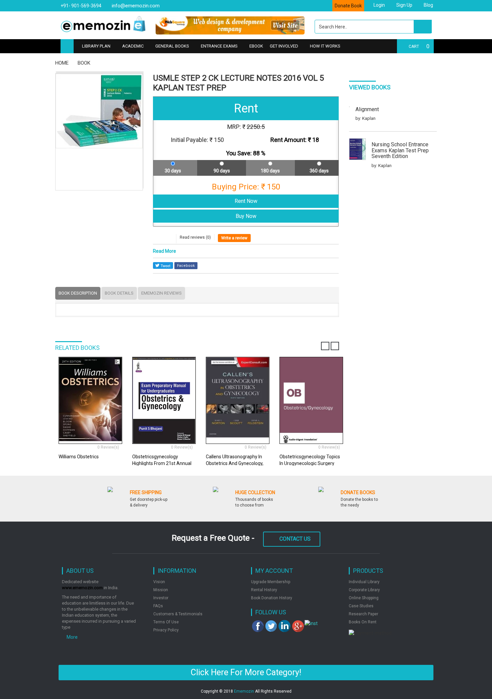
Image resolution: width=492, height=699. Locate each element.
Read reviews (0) (195, 237)
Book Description (78, 293)
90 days (222, 170)
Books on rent (363, 622)
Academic (133, 46)
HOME (62, 63)
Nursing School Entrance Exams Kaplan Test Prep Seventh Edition (400, 150)
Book (84, 63)
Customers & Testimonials (177, 614)
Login (379, 5)
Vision (159, 581)
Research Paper (363, 614)
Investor (160, 598)
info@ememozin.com (135, 6)
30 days (173, 170)
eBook (256, 46)
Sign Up (403, 5)
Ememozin (244, 691)
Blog (428, 5)
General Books (172, 46)
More (72, 637)
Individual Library (364, 581)
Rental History (264, 590)
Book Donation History (271, 598)
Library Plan (96, 46)
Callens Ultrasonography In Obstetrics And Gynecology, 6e (234, 463)
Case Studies (361, 606)
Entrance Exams (219, 46)
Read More (164, 251)
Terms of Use (166, 622)
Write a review (234, 238)
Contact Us (295, 539)
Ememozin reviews (161, 293)
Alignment (367, 109)
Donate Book (348, 5)
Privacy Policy (166, 630)
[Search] (423, 26)
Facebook (186, 265)
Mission (160, 590)
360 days (319, 170)
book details (119, 293)
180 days (270, 170)
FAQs (158, 606)
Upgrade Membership (270, 581)
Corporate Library (364, 590)
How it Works (325, 46)
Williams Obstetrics (79, 456)
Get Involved (284, 46)
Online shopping (364, 598)
